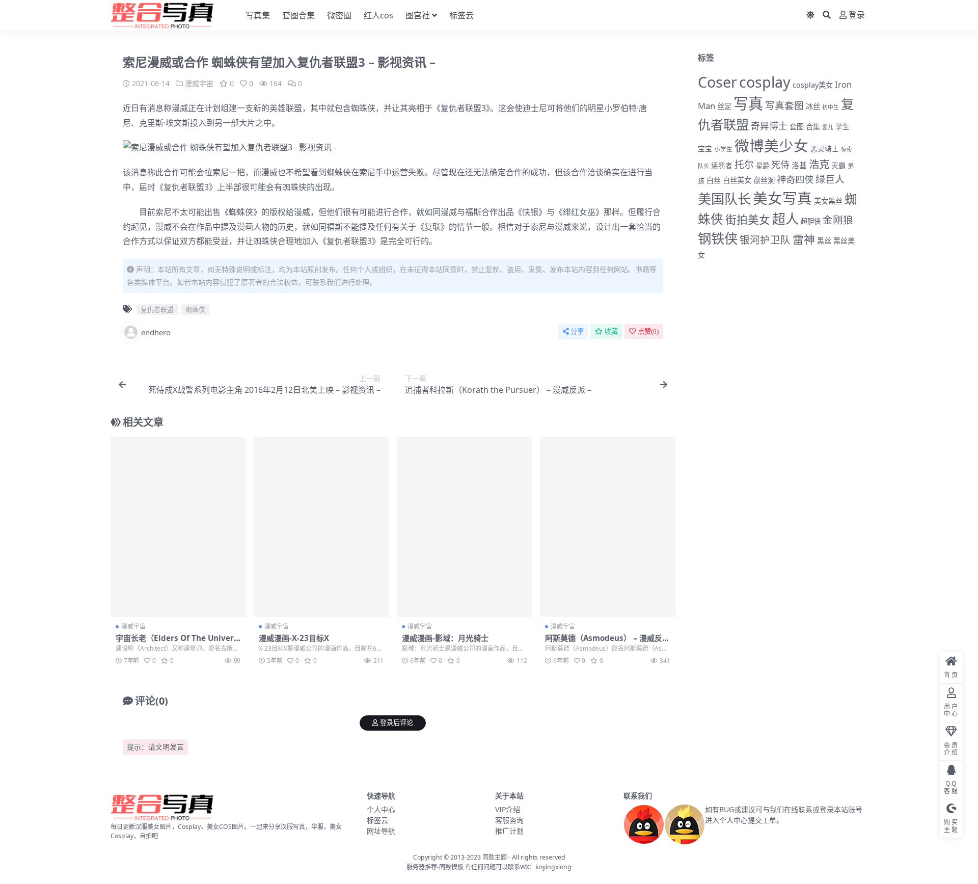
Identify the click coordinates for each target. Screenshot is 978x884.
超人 (785, 218)
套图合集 (298, 15)
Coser (717, 82)
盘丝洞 (764, 180)
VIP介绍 (507, 809)
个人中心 (381, 809)
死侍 (780, 164)
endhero (156, 332)
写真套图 (784, 105)
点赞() (648, 331)
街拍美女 (747, 219)
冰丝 (813, 106)
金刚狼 (838, 220)
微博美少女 (771, 145)
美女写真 (782, 198)
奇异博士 (769, 126)
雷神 (804, 239)
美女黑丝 (828, 201)
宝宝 (705, 148)
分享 (577, 331)
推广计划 (509, 831)
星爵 (762, 165)
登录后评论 (396, 723)
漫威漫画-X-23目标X (294, 638)
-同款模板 (450, 867)
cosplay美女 (813, 85)
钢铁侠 (718, 238)
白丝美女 (737, 180)
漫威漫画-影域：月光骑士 (445, 638)
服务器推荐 (421, 867)
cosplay (765, 82)
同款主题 (494, 857)
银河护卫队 (765, 240)
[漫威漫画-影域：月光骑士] (464, 527)
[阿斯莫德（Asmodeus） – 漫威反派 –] (607, 527)
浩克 (819, 164)
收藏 (611, 331)
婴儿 (827, 127)
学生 (842, 126)
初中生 (830, 107)
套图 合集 (805, 126)
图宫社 (417, 15)
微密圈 (339, 15)
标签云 (461, 15)
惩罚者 (721, 165)
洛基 (799, 165)
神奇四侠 (795, 179)
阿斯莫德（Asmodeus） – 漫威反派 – (607, 642)
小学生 (723, 149)
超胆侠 (811, 221)
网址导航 (381, 831)
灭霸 (838, 165)
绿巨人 (830, 179)
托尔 (744, 164)
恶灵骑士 (824, 148)
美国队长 (724, 199)
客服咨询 (509, 820)
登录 (857, 15)
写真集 (258, 15)
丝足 (724, 106)
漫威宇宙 (199, 83)
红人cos (378, 15)
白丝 (714, 180)
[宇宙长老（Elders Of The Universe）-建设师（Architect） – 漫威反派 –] (178, 527)
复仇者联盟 (461, 108)
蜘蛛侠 (363, 108)
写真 (748, 103)
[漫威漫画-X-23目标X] (321, 527)
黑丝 (824, 241)
